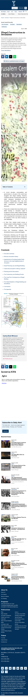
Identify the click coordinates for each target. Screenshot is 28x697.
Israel (2, 22)
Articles (7, 17)
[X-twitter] (6, 668)
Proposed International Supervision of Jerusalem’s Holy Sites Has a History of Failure (19, 506)
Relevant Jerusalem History (11, 256)
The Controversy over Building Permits (14, 274)
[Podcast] (25, 668)
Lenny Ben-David (15, 509)
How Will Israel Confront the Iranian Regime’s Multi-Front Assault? (18, 444)
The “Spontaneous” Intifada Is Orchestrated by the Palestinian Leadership (19, 478)
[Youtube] (10, 668)
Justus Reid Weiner (6, 50)
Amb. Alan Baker (15, 496)
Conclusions (7, 286)
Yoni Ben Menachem (16, 446)
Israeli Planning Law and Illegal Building (14, 265)
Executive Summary (9, 253)
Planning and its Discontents (11, 271)
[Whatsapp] (6, 671)
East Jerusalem (5, 24)
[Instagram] (14, 668)
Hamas (12, 441)
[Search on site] (25, 8)
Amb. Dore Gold (15, 457)
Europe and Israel (15, 502)
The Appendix (7, 289)
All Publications (7, 358)
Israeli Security (9, 22)
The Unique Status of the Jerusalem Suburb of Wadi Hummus (18, 466)
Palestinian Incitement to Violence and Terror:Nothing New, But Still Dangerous (18, 492)
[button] (14, 5)
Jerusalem (12, 24)
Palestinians (19, 24)
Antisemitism (14, 489)
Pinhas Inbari (14, 520)
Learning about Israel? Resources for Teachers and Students (18, 578)
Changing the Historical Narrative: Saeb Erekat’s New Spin (18, 552)
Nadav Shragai (14, 469)
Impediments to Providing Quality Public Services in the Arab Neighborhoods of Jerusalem (14, 261)
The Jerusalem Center (16, 580)
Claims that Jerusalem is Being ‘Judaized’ (14, 268)
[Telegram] (18, 668)
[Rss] (21, 668)
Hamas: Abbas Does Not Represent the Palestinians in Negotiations (19, 564)
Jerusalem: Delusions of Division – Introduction (18, 529)
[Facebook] (2, 668)
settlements (4, 26)
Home (2, 17)
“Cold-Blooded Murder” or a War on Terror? (18, 539)
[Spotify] (2, 671)
